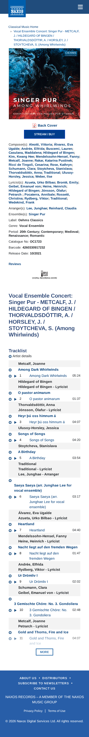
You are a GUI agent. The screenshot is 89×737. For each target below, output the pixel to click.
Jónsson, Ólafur (53, 190)
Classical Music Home (23, 27)
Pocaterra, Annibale (39, 194)
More (44, 652)
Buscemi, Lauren (59, 149)
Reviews (15, 264)
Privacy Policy (33, 711)
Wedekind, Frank (21, 202)
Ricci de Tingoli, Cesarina (28, 165)
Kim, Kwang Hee (21, 156)
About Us (29, 678)
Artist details (22, 356)
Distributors (55, 678)
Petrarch (15, 194)
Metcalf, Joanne (21, 160)
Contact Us (44, 688)
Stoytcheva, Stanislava (54, 168)
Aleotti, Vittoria (40, 144)
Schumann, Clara (22, 168)
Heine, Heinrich (54, 186)
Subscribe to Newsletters (44, 683)
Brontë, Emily (67, 182)
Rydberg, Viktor (36, 198)
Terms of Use (57, 711)
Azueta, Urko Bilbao (40, 182)
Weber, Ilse (43, 176)
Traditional (52, 172)
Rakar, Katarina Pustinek (53, 160)
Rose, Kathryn (61, 165)
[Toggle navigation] (79, 7)
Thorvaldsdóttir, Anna (25, 172)
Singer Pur (37, 214)
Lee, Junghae (36, 208)
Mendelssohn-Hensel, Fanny (57, 156)
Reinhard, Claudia (62, 208)
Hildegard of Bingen (58, 152)
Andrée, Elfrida (32, 149)
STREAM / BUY (44, 134)
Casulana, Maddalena (25, 152)
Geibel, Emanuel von (25, 186)
